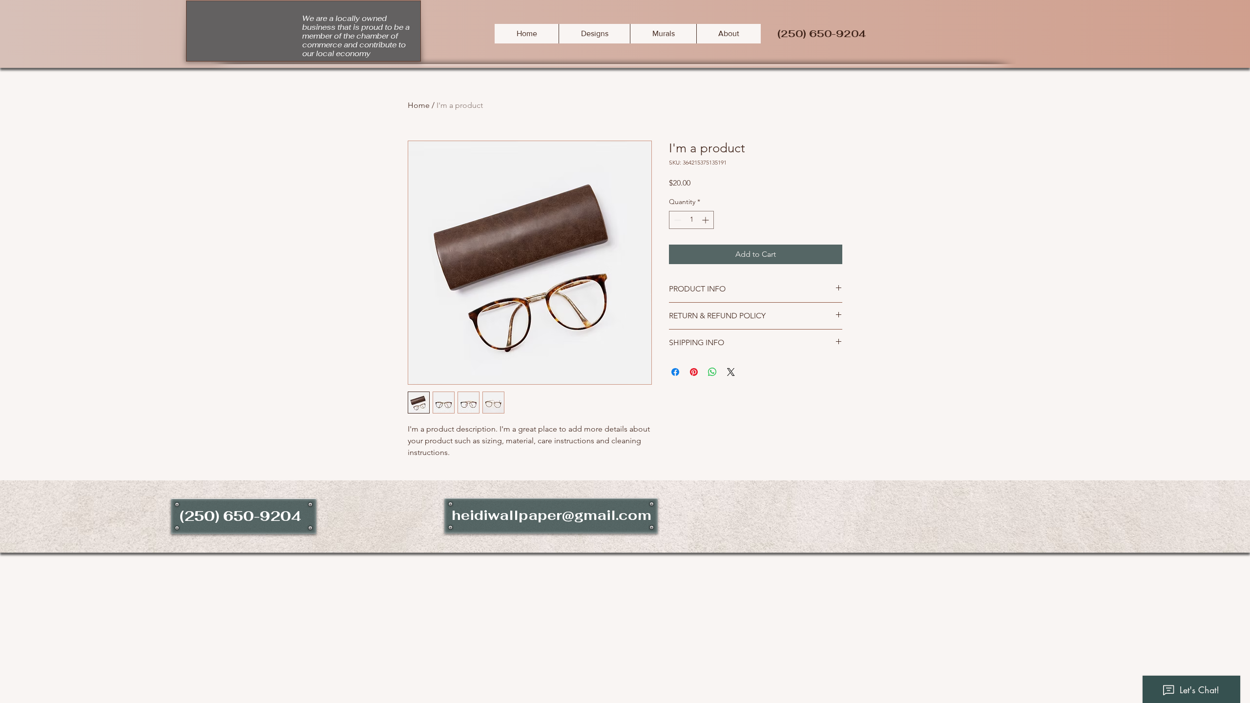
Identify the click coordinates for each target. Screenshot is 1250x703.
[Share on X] (731, 372)
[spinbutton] (691, 219)
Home (419, 105)
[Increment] (706, 219)
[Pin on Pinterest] (694, 372)
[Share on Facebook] (675, 372)
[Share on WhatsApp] (712, 372)
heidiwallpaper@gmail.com (551, 515)
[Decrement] (676, 219)
